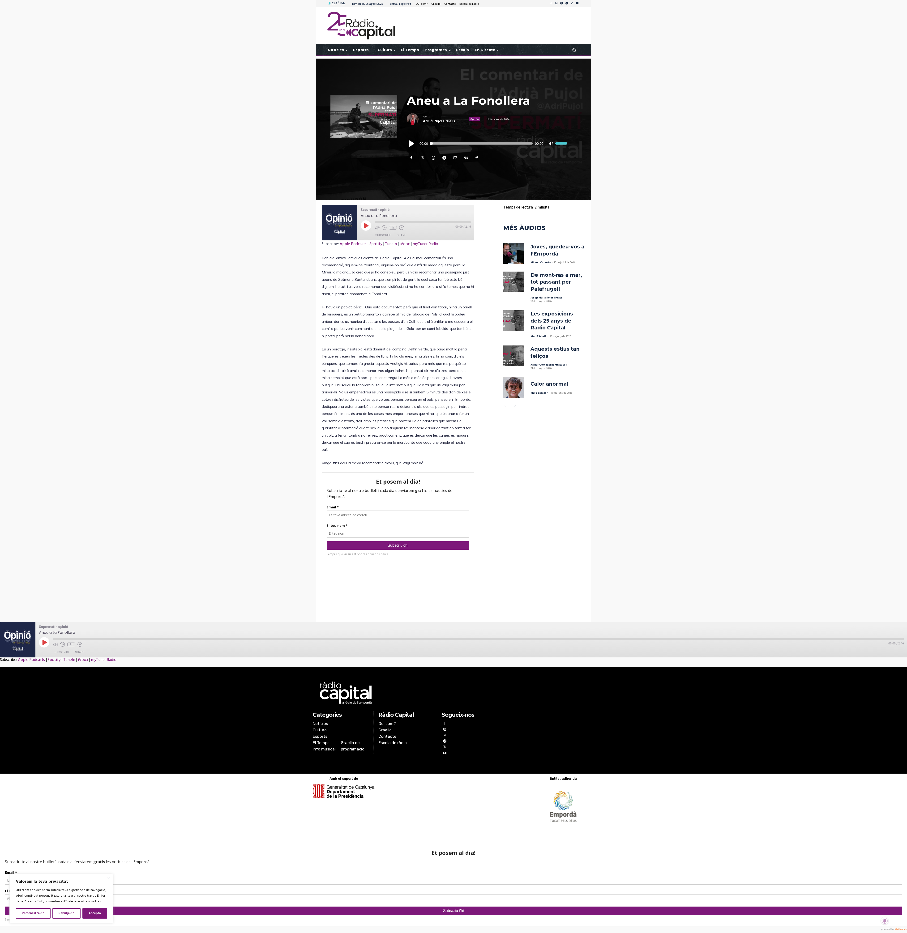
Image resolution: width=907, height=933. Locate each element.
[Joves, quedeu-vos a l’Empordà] (513, 253)
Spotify (375, 244)
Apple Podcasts (353, 244)
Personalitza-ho (33, 913)
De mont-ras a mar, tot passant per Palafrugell (556, 282)
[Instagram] (556, 3)
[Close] (108, 878)
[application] (487, 143)
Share (401, 235)
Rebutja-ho (66, 913)
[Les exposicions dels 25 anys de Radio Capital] (513, 320)
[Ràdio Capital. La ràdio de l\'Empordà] (361, 25)
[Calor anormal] (513, 387)
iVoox (405, 244)
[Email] (455, 157)
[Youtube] (577, 3)
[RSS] (445, 736)
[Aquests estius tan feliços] (513, 355)
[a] (405, 693)
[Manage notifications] (885, 920)
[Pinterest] (476, 157)
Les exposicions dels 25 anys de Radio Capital (552, 321)
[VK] (466, 157)
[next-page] (514, 406)
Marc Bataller (539, 393)
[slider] (561, 143)
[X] (422, 157)
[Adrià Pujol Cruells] (415, 119)
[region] (61, 899)
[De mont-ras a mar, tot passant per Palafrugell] (513, 282)
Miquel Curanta (541, 262)
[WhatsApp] (433, 157)
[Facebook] (551, 3)
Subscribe (383, 235)
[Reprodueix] (412, 144)
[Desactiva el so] (550, 143)
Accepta (95, 913)
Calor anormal (549, 384)
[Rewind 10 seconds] (384, 227)
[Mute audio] (377, 228)
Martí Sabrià (538, 336)
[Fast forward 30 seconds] (401, 227)
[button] (574, 49)
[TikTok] (571, 3)
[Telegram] (566, 3)
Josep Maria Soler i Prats (546, 298)
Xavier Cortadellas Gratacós (549, 365)
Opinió (475, 119)
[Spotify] (561, 3)
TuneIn (391, 244)
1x (392, 227)
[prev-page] (506, 406)
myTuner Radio (425, 244)
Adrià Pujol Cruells (439, 121)
